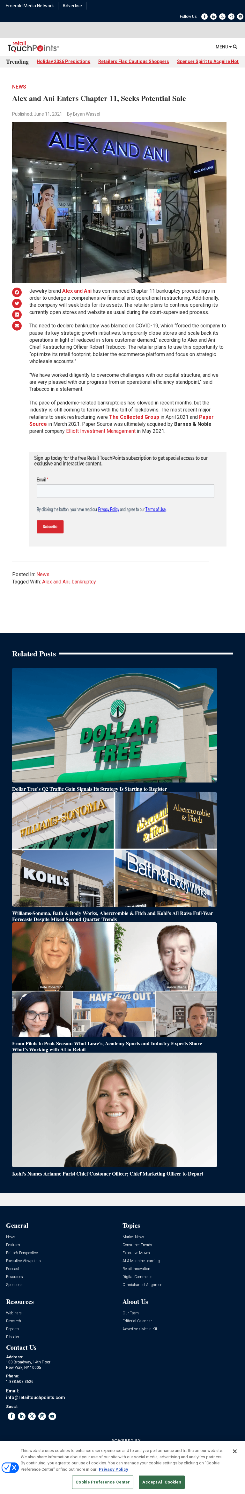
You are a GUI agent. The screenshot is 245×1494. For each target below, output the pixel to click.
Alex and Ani (56, 582)
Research (13, 1321)
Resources (14, 1277)
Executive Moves (136, 1253)
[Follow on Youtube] (240, 16)
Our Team (130, 1313)
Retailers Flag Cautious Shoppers (133, 61)
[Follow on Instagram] (231, 16)
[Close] (235, 1451)
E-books (12, 1337)
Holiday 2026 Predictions (63, 61)
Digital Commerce (137, 1277)
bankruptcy (84, 582)
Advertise (72, 6)
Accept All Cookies (161, 1482)
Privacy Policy (113, 1469)
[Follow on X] (222, 16)
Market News (133, 1237)
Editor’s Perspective (22, 1253)
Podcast (12, 1269)
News (19, 87)
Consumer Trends (137, 1245)
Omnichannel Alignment (143, 1285)
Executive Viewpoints (23, 1261)
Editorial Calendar (137, 1321)
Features (13, 1245)
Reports (12, 1329)
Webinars (14, 1313)
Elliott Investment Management (101, 431)
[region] (122, 1467)
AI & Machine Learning (141, 1261)
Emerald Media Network (30, 6)
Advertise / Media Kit (139, 1329)
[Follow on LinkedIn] (213, 16)
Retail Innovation (136, 1269)
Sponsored (15, 1285)
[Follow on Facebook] (204, 16)
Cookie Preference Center (103, 1482)
